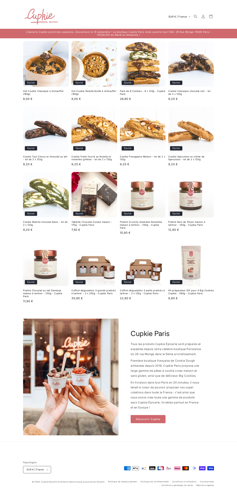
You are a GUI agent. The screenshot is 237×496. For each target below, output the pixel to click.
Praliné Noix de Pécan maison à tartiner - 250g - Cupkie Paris (186, 223)
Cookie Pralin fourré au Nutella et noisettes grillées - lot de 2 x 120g (91, 158)
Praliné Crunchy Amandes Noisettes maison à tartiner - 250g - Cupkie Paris (141, 225)
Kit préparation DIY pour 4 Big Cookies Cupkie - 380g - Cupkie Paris (191, 292)
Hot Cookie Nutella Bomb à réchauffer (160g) (93, 92)
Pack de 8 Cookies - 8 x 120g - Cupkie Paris (142, 92)
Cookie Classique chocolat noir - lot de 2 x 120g (189, 92)
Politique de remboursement (122, 481)
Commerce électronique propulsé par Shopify (81, 482)
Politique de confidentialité (155, 481)
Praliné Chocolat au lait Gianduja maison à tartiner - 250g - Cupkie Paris (42, 293)
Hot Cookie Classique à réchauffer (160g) (43, 92)
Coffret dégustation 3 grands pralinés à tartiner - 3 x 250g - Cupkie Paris (93, 292)
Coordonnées (207, 481)
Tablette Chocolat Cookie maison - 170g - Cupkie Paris (91, 223)
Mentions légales (205, 485)
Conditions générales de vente (177, 485)
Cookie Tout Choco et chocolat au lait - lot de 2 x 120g (45, 158)
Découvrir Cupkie (148, 419)
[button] (195, 16)
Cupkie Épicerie (49, 482)
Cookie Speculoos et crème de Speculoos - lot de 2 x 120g (186, 158)
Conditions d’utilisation (184, 481)
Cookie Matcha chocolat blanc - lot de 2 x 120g (45, 223)
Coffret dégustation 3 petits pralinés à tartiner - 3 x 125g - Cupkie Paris (142, 292)
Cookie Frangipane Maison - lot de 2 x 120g (142, 158)
